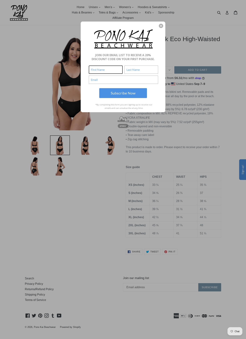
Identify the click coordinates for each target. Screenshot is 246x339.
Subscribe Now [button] (123, 93)
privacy (123, 126)
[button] (161, 26)
